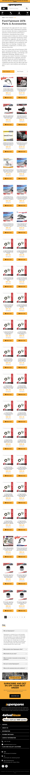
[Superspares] (14, 4)
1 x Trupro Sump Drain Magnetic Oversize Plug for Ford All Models (21, 333)
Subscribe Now (15, 695)
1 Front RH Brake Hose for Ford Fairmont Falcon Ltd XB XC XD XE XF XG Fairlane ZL (8, 198)
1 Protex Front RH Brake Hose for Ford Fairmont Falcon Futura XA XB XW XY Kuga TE (8, 225)
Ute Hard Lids (15, 51)
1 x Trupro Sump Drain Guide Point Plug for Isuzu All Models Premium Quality (22, 279)
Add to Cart (9, 97)
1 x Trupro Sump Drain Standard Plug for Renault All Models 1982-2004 (22, 495)
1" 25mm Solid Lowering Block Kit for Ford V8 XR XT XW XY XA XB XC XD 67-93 (8, 549)
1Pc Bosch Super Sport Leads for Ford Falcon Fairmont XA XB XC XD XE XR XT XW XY (22, 549)
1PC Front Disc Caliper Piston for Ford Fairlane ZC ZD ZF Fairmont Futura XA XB (8, 603)
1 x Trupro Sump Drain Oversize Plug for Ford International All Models (22, 360)
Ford (7, 17)
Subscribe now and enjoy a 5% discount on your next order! (15, 1)
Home (3, 17)
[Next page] (24, 617)
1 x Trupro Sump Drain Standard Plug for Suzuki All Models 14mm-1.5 (22, 522)
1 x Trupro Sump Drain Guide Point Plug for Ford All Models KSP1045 (22, 252)
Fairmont (10, 17)
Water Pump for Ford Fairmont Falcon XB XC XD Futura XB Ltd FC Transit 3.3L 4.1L (8, 171)
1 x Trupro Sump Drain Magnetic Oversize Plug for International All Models (8, 360)
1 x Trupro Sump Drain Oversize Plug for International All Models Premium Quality (8, 387)
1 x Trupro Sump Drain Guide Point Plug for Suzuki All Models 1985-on (8, 333)
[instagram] (6, 766)
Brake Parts (5, 44)
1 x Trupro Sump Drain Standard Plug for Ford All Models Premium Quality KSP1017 (22, 441)
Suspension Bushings (8, 54)
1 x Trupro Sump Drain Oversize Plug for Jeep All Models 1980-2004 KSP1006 (22, 387)
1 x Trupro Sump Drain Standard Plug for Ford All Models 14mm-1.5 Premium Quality (22, 414)
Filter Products (6, 71)
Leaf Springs (21, 52)
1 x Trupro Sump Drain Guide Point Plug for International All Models (8, 279)
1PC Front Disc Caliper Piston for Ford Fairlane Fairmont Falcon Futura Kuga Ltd (8, 576)
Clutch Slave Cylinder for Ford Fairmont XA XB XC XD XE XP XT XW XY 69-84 (8, 117)
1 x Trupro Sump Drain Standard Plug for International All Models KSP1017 (22, 468)
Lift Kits (20, 45)
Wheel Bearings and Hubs (9, 52)
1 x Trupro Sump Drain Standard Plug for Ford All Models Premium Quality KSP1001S (8, 441)
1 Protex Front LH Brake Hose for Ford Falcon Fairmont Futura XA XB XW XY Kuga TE (21, 198)
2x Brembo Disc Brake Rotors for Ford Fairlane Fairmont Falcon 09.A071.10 (22, 90)
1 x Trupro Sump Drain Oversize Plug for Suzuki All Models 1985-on (8, 414)
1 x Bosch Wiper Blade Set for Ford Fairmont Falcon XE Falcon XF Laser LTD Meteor (22, 225)
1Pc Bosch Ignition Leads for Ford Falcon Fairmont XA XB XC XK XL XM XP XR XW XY (8, 90)
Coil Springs (12, 44)
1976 (15, 17)
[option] (15, 1)
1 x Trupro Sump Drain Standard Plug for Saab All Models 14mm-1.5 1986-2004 (8, 522)
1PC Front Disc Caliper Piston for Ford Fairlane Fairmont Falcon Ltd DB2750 (22, 576)
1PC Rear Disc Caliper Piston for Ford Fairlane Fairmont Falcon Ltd (22, 603)
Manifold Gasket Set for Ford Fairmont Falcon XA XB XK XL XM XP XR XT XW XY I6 (8, 144)
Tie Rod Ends (23, 51)
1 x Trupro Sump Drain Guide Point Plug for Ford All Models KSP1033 (8, 252)
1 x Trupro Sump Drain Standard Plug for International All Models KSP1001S (8, 468)
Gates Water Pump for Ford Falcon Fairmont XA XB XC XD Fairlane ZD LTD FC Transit (22, 117)
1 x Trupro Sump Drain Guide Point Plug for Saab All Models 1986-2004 (22, 306)
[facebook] (3, 766)
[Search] (27, 8)
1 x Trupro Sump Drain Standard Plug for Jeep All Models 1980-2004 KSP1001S (8, 495)
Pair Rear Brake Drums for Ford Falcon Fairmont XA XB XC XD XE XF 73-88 (21, 144)
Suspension (12, 45)
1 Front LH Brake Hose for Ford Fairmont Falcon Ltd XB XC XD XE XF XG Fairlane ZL (22, 171)
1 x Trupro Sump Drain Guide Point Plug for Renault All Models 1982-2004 (8, 306)
